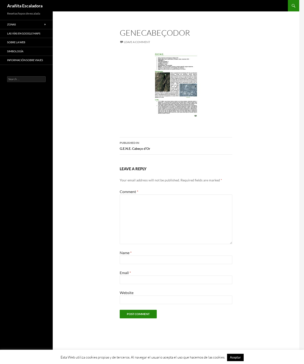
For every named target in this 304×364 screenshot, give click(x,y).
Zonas (11, 24)
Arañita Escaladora (25, 5)
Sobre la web (16, 42)
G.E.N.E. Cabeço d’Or (135, 145)
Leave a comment (137, 42)
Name (126, 252)
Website (126, 292)
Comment (129, 191)
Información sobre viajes (25, 60)
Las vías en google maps (23, 33)
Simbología (15, 51)
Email (125, 272)
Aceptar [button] (235, 357)
